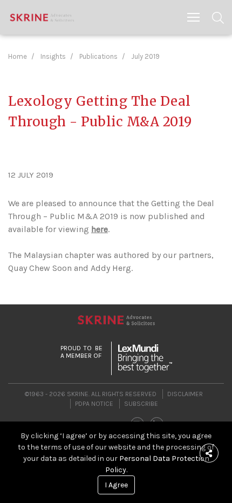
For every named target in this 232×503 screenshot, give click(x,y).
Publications (98, 56)
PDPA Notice (94, 403)
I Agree (116, 485)
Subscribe (141, 403)
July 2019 (145, 56)
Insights (53, 56)
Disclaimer (185, 394)
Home (17, 56)
